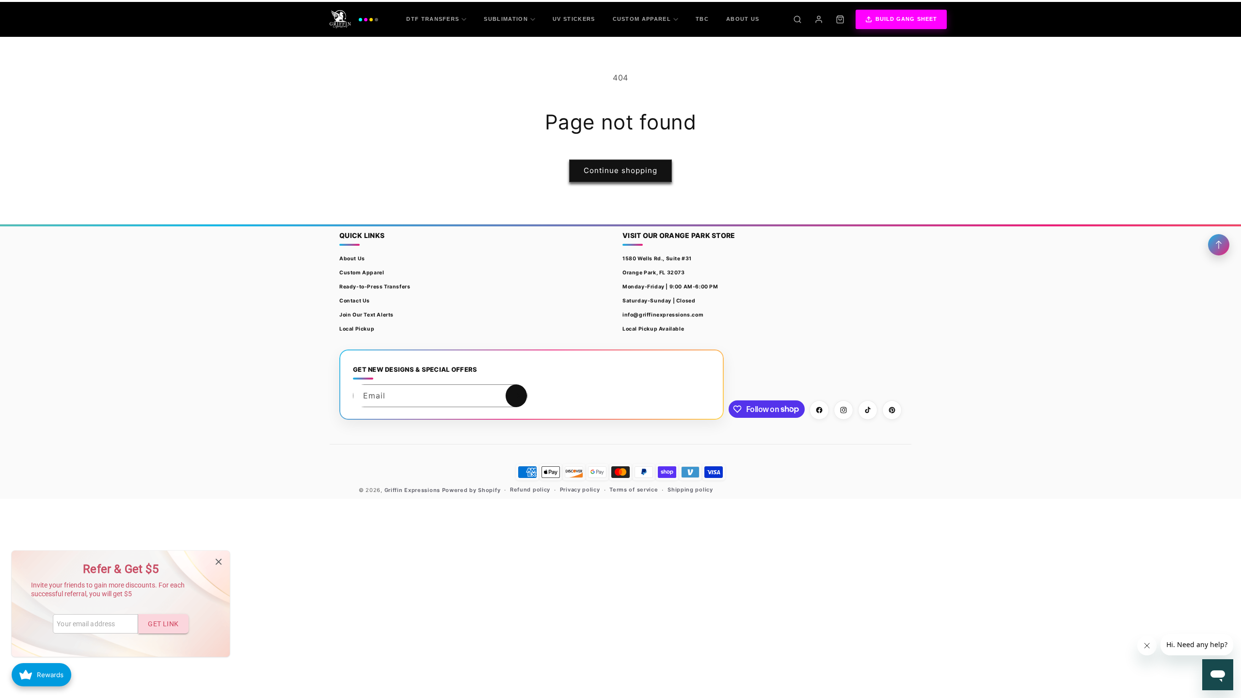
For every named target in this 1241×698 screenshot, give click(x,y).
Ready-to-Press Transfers (374, 287)
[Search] (797, 19)
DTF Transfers (432, 19)
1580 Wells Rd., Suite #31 (657, 258)
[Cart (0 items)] (840, 19)
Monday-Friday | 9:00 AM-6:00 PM (670, 287)
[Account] (818, 19)
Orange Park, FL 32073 (653, 273)
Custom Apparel (642, 19)
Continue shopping (620, 170)
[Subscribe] (516, 395)
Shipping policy (690, 489)
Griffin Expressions (412, 490)
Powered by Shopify (471, 490)
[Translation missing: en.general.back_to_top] (1218, 244)
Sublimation (506, 19)
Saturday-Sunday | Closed (658, 301)
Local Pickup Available (653, 329)
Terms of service (633, 489)
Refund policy (530, 489)
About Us (743, 19)
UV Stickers (574, 19)
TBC (702, 19)
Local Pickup (356, 329)
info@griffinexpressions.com (662, 315)
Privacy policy (580, 489)
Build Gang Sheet (906, 19)
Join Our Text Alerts (366, 315)
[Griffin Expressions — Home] (354, 19)
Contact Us (354, 301)
